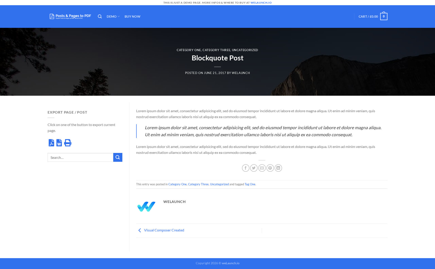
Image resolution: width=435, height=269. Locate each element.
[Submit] (117, 157)
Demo (111, 16)
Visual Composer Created (163, 230)
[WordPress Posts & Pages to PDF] (69, 16)
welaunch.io (261, 2)
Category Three (216, 50)
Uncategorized (245, 50)
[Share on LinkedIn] (278, 168)
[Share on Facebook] (245, 168)
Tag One (250, 184)
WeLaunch (241, 73)
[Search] (100, 16)
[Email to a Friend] (262, 168)
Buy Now (132, 16)
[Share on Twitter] (254, 168)
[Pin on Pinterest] (270, 168)
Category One (189, 50)
